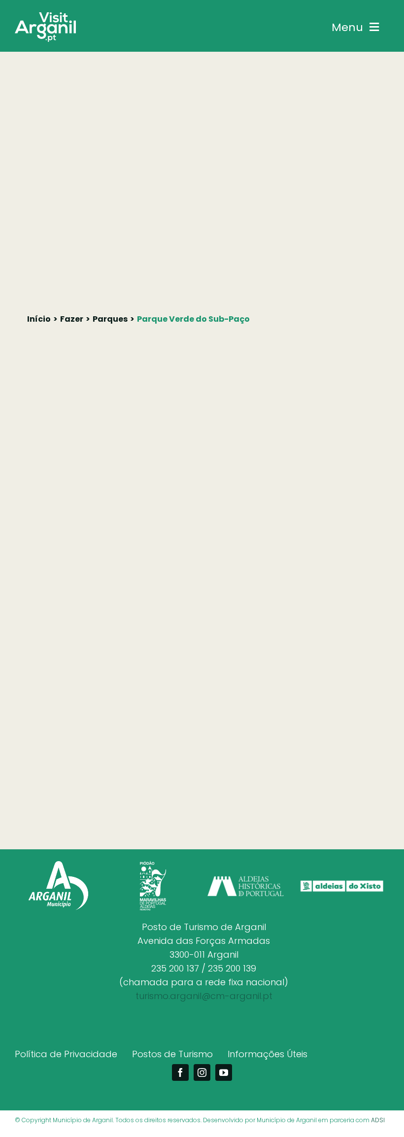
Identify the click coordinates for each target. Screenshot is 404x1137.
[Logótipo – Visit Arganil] (45, 16)
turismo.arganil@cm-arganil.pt (203, 996)
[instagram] (202, 1072)
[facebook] (180, 1072)
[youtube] (223, 1072)
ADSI (378, 1120)
